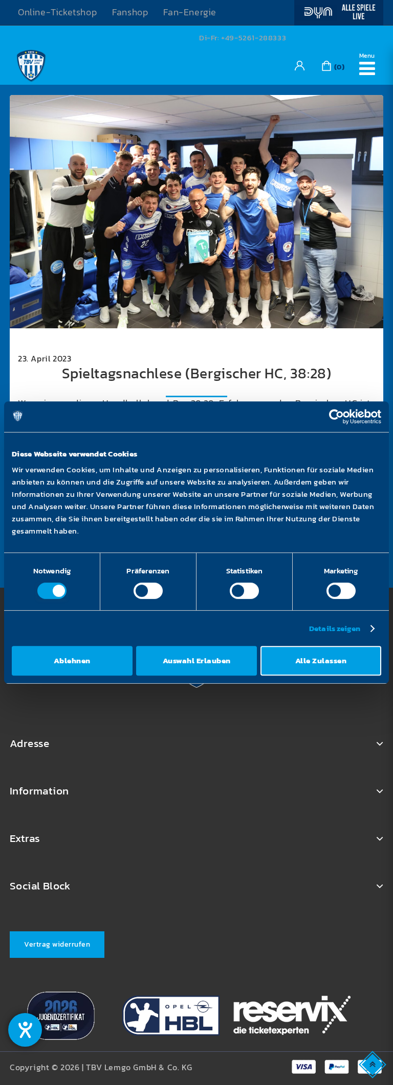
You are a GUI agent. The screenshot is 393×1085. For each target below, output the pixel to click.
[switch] (148, 591)
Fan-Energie (189, 12)
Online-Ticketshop (57, 12)
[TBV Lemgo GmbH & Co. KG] (31, 64)
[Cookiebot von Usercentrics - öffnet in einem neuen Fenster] (336, 416)
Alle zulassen (321, 660)
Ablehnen (72, 660)
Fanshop (130, 12)
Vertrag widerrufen (57, 944)
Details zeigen (334, 628)
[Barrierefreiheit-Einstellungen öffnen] (25, 1030)
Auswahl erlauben (197, 660)
